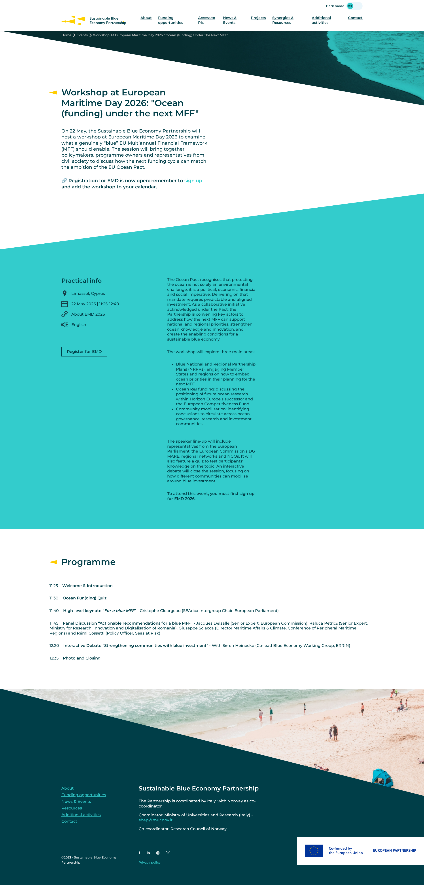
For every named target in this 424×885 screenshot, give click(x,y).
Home (66, 35)
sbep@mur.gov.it (155, 820)
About (146, 18)
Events (82, 35)
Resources (71, 808)
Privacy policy (150, 862)
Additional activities (321, 20)
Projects (258, 18)
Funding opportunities (170, 20)
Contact (355, 18)
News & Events (230, 20)
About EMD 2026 (88, 314)
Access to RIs (206, 20)
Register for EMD (84, 351)
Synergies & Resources (282, 20)
